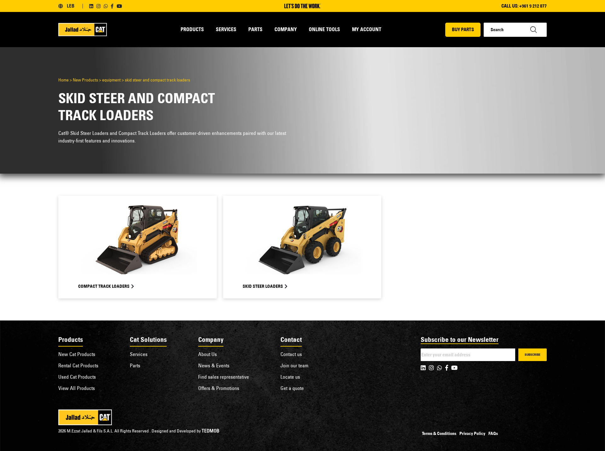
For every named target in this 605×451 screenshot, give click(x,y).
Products (192, 29)
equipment (111, 80)
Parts (255, 29)
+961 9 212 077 (533, 6)
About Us (207, 354)
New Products (85, 80)
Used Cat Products (77, 377)
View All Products (76, 388)
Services (226, 29)
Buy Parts (463, 29)
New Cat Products (76, 354)
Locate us (290, 377)
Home (63, 80)
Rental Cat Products (78, 365)
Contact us (291, 354)
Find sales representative (223, 377)
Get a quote (292, 388)
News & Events (213, 365)
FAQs (493, 433)
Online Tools (324, 29)
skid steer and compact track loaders (157, 80)
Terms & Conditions (439, 433)
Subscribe (532, 355)
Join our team (294, 365)
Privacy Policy (472, 433)
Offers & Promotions (218, 388)
